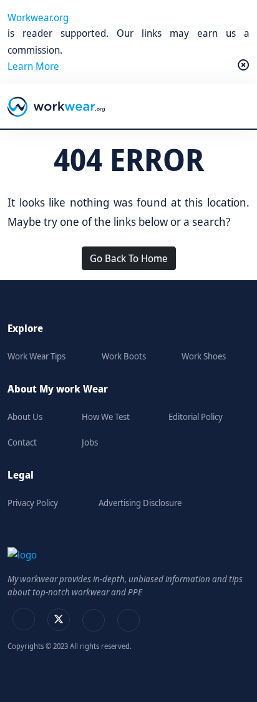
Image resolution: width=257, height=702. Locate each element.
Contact (22, 442)
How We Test (106, 416)
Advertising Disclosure (140, 503)
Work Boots (124, 356)
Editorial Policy (195, 416)
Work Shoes (204, 356)
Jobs (90, 442)
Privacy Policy (32, 503)
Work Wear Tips (36, 356)
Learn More (33, 66)
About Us (24, 416)
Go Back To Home (129, 258)
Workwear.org (38, 17)
